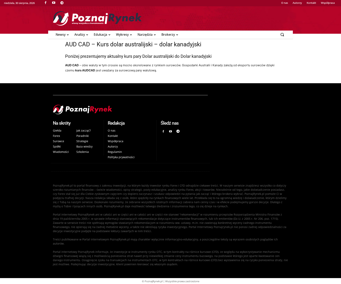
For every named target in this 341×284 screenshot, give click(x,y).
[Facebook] (163, 131)
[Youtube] (170, 131)
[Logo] (170, 18)
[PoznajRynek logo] (130, 109)
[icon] (62, 2)
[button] (282, 34)
